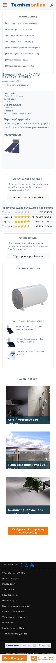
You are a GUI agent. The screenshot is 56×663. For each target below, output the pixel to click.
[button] (14, 658)
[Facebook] (21, 565)
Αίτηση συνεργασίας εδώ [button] (28, 197)
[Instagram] (26, 565)
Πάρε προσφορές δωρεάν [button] (28, 256)
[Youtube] (32, 565)
